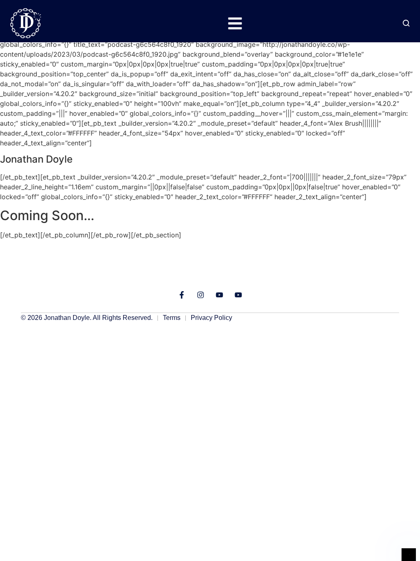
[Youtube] (219, 294)
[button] (235, 23)
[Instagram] (200, 294)
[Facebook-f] (181, 294)
